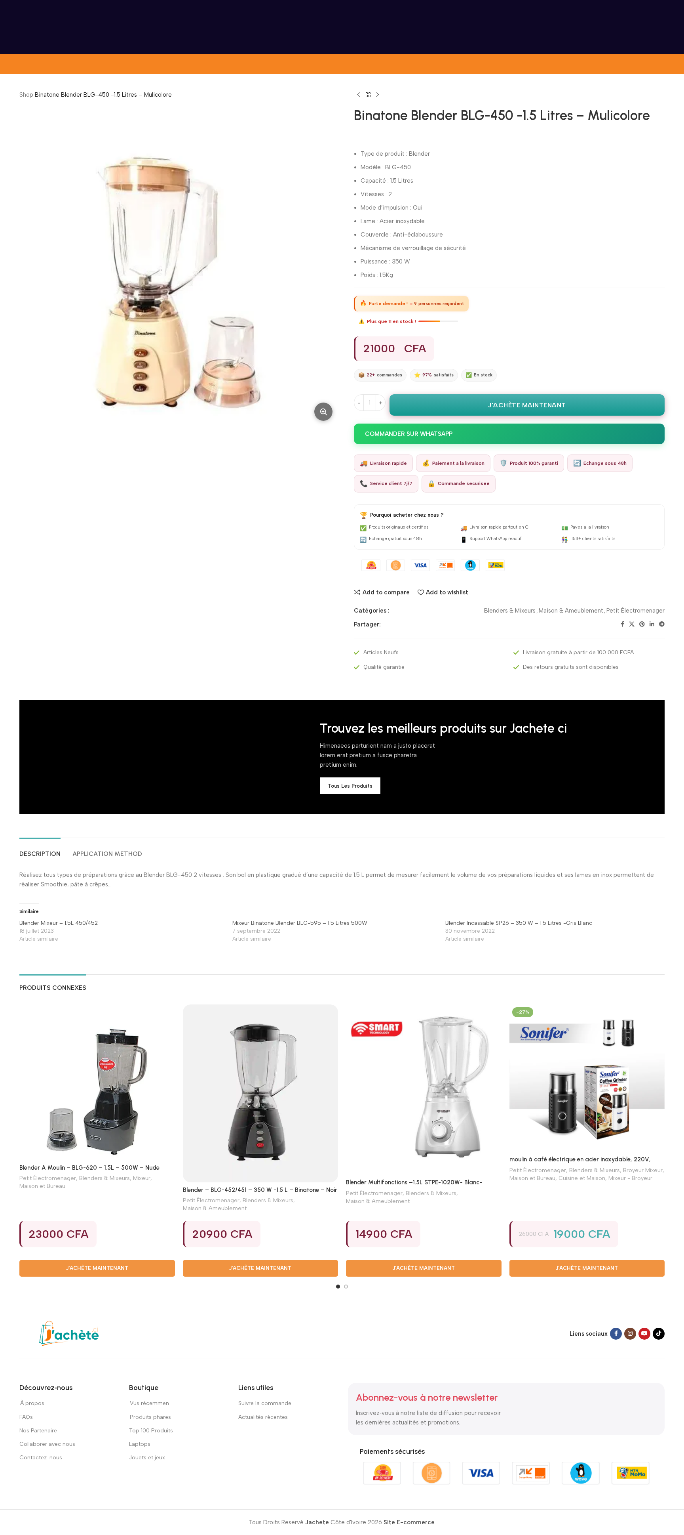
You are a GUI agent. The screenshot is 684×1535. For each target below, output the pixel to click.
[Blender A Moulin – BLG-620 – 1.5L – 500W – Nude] (97, 1082)
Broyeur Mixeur (643, 1170)
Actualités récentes (263, 1417)
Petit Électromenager (635, 610)
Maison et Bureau (42, 1185)
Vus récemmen (149, 1403)
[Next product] (377, 95)
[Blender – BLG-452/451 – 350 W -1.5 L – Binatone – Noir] (260, 1093)
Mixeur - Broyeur (630, 1178)
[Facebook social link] (622, 624)
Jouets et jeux (147, 1457)
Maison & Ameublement (571, 610)
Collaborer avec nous (47, 1444)
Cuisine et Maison (582, 1178)
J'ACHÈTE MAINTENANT (527, 405)
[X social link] (632, 624)
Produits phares (150, 1417)
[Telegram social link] (662, 624)
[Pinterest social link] (642, 624)
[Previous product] (358, 95)
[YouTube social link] (644, 1334)
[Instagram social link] (630, 1334)
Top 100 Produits (151, 1430)
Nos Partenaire (38, 1430)
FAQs (26, 1417)
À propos (31, 1403)
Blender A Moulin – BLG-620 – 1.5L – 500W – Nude (89, 1167)
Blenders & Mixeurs (510, 610)
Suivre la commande (264, 1403)
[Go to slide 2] (346, 1287)
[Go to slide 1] (338, 1287)
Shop (26, 94)
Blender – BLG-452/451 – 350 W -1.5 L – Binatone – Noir (260, 1189)
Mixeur (141, 1178)
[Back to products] (368, 95)
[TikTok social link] (659, 1334)
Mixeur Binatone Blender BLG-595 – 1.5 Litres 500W (299, 923)
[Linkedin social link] (652, 624)
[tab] (40, 850)
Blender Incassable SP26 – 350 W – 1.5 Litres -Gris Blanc (518, 923)
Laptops (139, 1444)
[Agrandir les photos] (323, 412)
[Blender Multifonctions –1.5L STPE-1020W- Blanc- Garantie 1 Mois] (424, 1089)
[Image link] (68, 1333)
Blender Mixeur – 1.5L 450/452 (58, 923)
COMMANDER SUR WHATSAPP (408, 433)
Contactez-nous (41, 1457)
